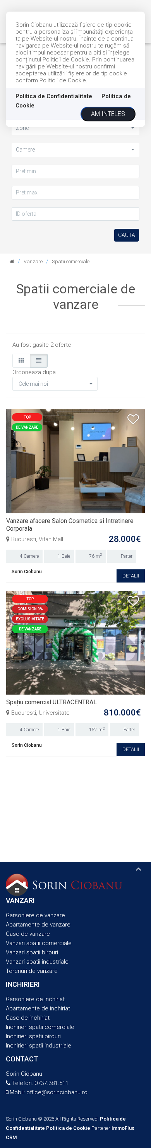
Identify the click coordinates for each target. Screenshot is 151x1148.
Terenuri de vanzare (32, 970)
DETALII (130, 576)
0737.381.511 (51, 1083)
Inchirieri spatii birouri (33, 1036)
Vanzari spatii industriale (37, 961)
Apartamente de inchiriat (38, 1008)
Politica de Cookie (68, 1128)
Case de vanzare (28, 933)
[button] (75, 128)
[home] (12, 261)
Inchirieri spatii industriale (38, 1045)
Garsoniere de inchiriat (35, 999)
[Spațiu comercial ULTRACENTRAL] (75, 642)
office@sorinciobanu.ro (57, 1092)
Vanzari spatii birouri (32, 952)
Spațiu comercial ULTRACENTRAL (51, 702)
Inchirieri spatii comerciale (40, 1027)
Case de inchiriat (28, 1017)
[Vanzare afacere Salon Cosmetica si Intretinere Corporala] (75, 460)
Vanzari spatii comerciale (39, 943)
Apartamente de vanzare (38, 924)
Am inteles (108, 114)
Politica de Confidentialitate (53, 96)
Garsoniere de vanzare (35, 915)
